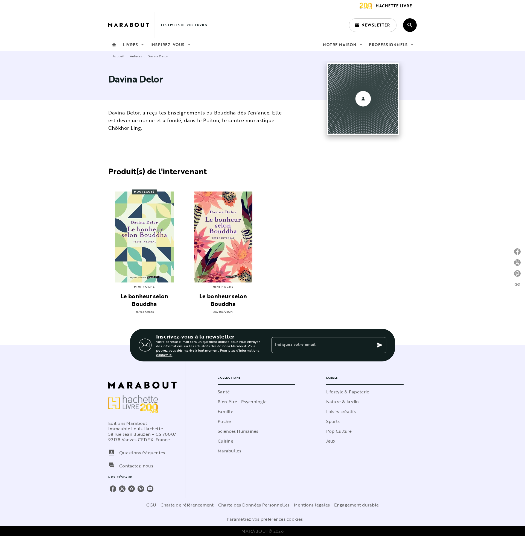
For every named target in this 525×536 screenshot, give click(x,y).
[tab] (114, 44)
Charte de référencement (187, 505)
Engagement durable (356, 505)
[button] (372, 25)
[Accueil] (131, 25)
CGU (151, 505)
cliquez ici (164, 354)
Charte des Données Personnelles (254, 505)
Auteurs (136, 56)
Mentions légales (312, 505)
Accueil (118, 56)
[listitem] (113, 488)
